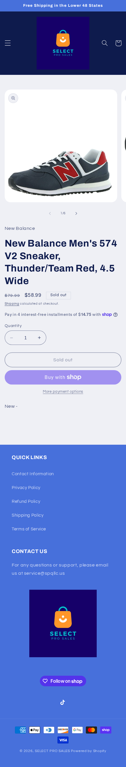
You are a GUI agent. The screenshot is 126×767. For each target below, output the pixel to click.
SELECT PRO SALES (52, 751)
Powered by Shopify (88, 751)
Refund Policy (26, 501)
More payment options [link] (63, 392)
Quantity (13, 326)
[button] (7, 43)
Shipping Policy (27, 515)
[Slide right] (76, 213)
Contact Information (33, 474)
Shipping (12, 303)
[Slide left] (49, 213)
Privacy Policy (26, 488)
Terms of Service (29, 529)
